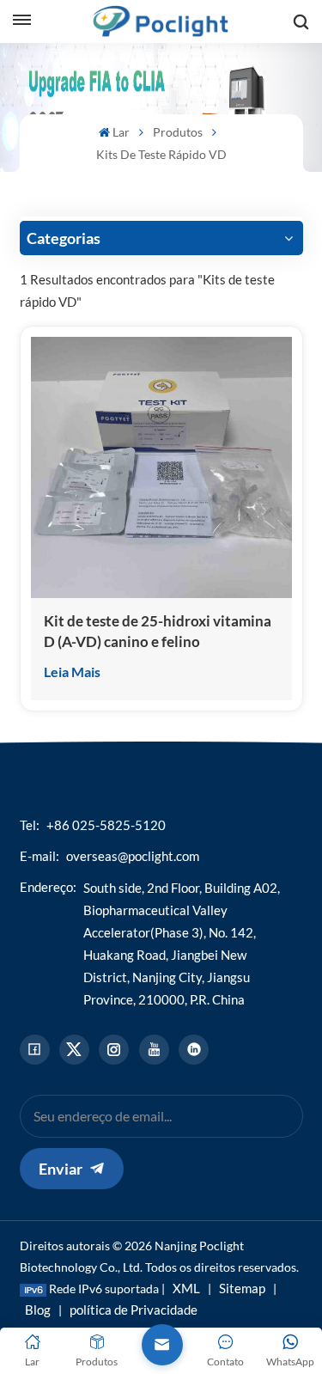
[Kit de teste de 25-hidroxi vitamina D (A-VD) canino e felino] (161, 467)
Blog (38, 1309)
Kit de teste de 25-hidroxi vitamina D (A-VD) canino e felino (157, 631)
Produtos (178, 132)
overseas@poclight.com (132, 856)
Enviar (60, 1168)
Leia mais (72, 671)
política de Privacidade (133, 1309)
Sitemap (242, 1288)
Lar (121, 132)
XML (186, 1288)
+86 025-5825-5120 (106, 825)
